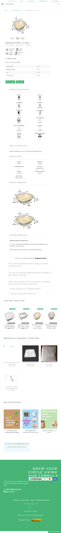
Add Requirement (54, 531)
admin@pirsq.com (43, 1)
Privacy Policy (25, 500)
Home (5, 10)
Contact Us (31, 1)
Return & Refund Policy (43, 500)
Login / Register (55, 1)
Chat (22, 1)
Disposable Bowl (16, 10)
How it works (12, 1)
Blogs (32, 500)
